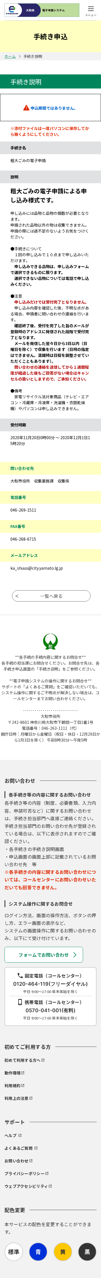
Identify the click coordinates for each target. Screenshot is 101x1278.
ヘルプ (10, 1135)
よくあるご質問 (18, 1148)
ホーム (10, 56)
